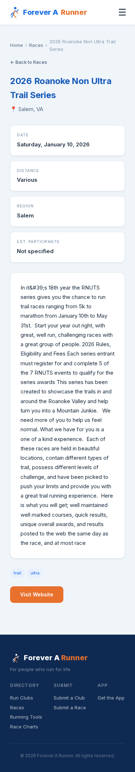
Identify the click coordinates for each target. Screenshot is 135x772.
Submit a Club (69, 698)
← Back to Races (28, 62)
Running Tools (26, 717)
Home (16, 45)
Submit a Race (70, 707)
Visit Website (36, 594)
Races (36, 45)
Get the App (111, 698)
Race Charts (24, 726)
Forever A (55, 12)
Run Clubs (21, 698)
